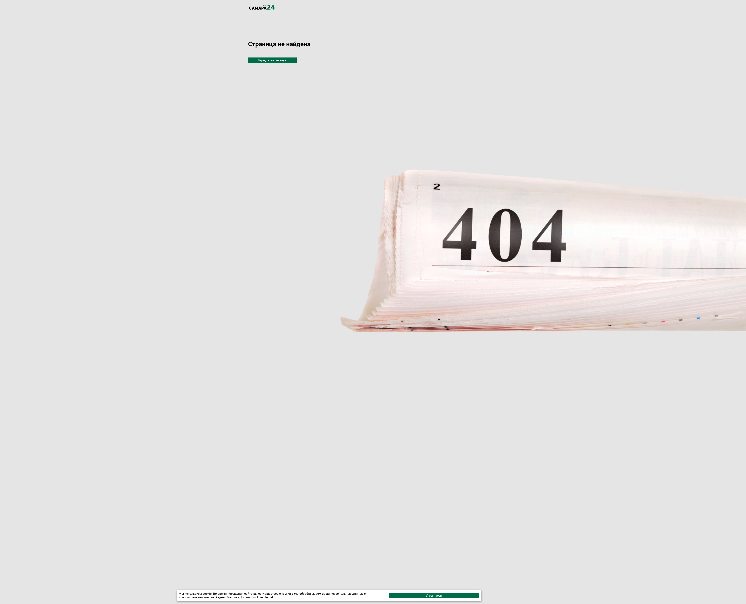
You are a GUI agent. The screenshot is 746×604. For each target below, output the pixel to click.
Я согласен (434, 595)
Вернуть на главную (272, 60)
